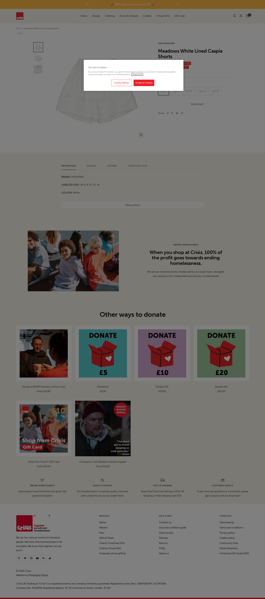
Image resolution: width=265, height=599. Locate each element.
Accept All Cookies (144, 83)
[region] (133, 75)
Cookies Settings (121, 83)
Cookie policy (137, 74)
